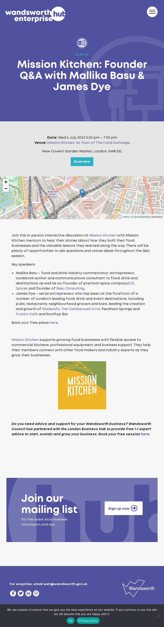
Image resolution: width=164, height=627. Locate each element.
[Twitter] (21, 593)
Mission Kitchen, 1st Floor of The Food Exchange (88, 142)
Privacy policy (88, 620)
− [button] (5, 188)
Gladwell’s (51, 309)
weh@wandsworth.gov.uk (65, 584)
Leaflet (125, 216)
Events (82, 54)
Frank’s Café (27, 314)
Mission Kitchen (102, 235)
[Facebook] (13, 593)
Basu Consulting (70, 288)
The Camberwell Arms (80, 309)
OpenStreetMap (141, 216)
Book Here (82, 161)
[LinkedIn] (28, 593)
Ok (71, 620)
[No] (159, 616)
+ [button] (5, 182)
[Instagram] (36, 593)
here (54, 322)
